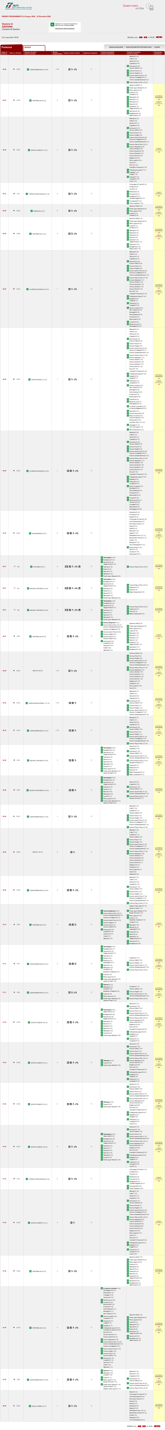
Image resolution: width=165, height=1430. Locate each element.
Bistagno (132, 542)
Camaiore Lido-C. (134, 422)
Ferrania (132, 514)
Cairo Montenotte (134, 521)
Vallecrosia (132, 115)
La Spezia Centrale (135, 406)
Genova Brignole (134, 147)
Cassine (132, 551)
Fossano (132, 194)
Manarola (132, 507)
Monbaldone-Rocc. (135, 535)
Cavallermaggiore (134, 198)
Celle (131, 59)
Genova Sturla (133, 148)
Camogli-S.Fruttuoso (135, 167)
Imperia (131, 106)
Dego (131, 526)
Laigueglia (132, 929)
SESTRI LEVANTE (37, 150)
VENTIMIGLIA (37, 100)
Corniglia (132, 504)
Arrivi (27, 47)
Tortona (131, 765)
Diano (131, 104)
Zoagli (131, 174)
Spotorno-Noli (133, 85)
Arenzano (132, 66)
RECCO (35, 670)
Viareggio (132, 425)
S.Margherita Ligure (135, 170)
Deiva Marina (133, 314)
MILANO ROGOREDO (37, 790)
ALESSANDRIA (37, 533)
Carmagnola (133, 201)
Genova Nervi (133, 155)
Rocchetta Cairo (134, 524)
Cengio (131, 186)
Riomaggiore (133, 326)
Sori (130, 162)
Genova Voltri (133, 68)
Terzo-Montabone (135, 545)
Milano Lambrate (134, 774)
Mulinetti (131, 874)
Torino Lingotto (134, 203)
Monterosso (133, 324)
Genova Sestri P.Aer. (135, 75)
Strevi (131, 549)
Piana (131, 528)
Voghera (132, 587)
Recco (131, 165)
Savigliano (132, 196)
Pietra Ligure (133, 90)
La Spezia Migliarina (135, 408)
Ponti (131, 540)
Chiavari (132, 177)
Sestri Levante (133, 308)
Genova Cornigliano (135, 77)
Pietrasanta (133, 420)
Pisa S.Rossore (134, 429)
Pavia (131, 589)
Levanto (131, 322)
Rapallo (131, 172)
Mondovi (132, 191)
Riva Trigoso (133, 310)
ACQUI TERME (37, 1406)
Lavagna (132, 179)
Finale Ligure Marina (135, 88)
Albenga (131, 97)
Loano (131, 92)
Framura (132, 317)
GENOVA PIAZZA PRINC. (37, 703)
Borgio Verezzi (133, 913)
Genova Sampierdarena (136, 79)
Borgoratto (132, 554)
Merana (131, 531)
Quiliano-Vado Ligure (135, 906)
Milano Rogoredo (134, 592)
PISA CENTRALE (37, 379)
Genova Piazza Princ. (136, 82)
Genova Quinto (134, 153)
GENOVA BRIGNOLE (37, 69)
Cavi (130, 181)
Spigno (131, 533)
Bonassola (132, 319)
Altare (131, 1392)
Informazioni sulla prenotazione (65, 28)
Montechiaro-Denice (135, 538)
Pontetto (132, 683)
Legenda (157, 47)
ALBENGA (36, 211)
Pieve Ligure (133, 160)
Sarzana (132, 411)
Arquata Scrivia (134, 762)
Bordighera (132, 113)
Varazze (132, 61)
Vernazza (132, 502)
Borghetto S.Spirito (135, 920)
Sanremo (132, 111)
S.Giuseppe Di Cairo (135, 184)
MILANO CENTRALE (37, 588)
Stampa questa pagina (116, 47)
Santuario (132, 512)
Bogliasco (132, 158)
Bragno (131, 517)
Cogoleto (132, 63)
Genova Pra (133, 71)
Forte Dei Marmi (134, 417)
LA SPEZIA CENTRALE (36, 289)
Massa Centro (133, 415)
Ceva (131, 189)
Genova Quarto (134, 151)
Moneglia (132, 312)
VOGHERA (37, 567)
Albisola (131, 56)
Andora (131, 102)
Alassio (131, 99)
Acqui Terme (133, 547)
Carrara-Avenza (134, 413)
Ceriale (131, 94)
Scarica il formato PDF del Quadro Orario (139, 47)
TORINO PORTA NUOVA (37, 194)
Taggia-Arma (133, 108)
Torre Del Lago (134, 427)
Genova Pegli (133, 73)
